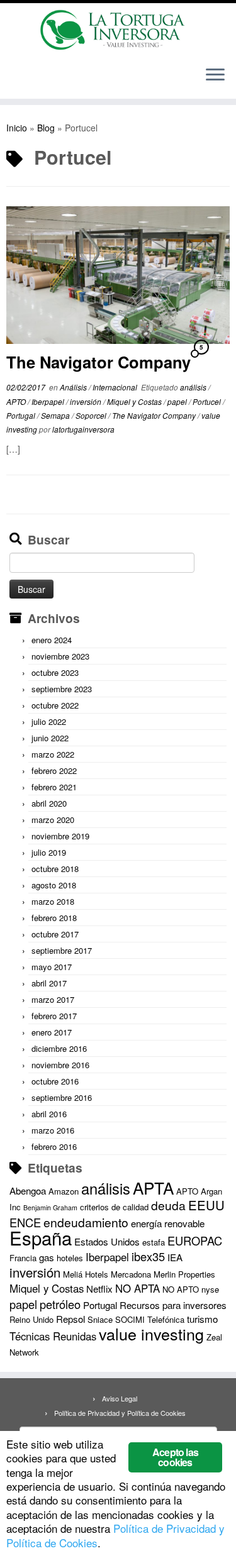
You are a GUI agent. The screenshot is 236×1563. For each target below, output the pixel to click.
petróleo (60, 1304)
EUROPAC (194, 1240)
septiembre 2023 (61, 689)
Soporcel (92, 415)
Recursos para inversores (173, 1305)
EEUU (206, 1205)
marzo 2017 (52, 999)
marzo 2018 (52, 901)
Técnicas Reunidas (52, 1336)
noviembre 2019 (60, 836)
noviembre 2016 (60, 1065)
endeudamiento (85, 1222)
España (40, 1237)
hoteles (70, 1258)
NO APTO (180, 1289)
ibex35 (148, 1256)
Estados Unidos (107, 1241)
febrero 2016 (54, 1146)
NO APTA (137, 1288)
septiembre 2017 (61, 950)
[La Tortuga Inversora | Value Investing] (118, 29)
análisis (194, 387)
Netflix (99, 1288)
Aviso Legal (119, 1398)
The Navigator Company (98, 361)
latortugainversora (83, 429)
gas (46, 1257)
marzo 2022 (52, 754)
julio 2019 (48, 852)
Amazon (63, 1191)
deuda (168, 1205)
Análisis (74, 387)
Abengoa (27, 1190)
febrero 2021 (54, 787)
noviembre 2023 (60, 656)
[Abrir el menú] (215, 76)
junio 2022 (50, 738)
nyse (210, 1289)
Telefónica (165, 1319)
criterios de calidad (114, 1207)
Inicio (16, 127)
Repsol (70, 1318)
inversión (86, 401)
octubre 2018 (55, 869)
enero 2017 (51, 1032)
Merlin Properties (184, 1274)
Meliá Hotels (85, 1274)
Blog (46, 127)
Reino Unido (31, 1319)
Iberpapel (48, 401)
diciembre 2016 (59, 1048)
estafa (153, 1242)
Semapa (56, 415)
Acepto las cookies (175, 1457)
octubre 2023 (55, 672)
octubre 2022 (55, 705)
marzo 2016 (52, 1130)
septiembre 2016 (61, 1097)
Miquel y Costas (135, 401)
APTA (153, 1187)
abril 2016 (49, 1114)
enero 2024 (51, 640)
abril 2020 (49, 803)
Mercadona (131, 1274)
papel (178, 401)
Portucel (208, 401)
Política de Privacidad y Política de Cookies (120, 1413)
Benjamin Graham (50, 1207)
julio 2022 (48, 721)
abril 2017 (49, 983)
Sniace (100, 1319)
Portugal (21, 415)
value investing (151, 1333)
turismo (202, 1318)
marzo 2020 (52, 820)
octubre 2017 (55, 934)
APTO (17, 401)
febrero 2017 (54, 1016)
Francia (23, 1258)
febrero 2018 (54, 918)
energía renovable (168, 1223)
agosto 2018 (53, 885)
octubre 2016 (55, 1081)
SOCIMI (130, 1319)
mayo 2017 (51, 967)
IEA (175, 1257)
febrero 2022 (54, 770)
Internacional (116, 387)
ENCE (25, 1222)
